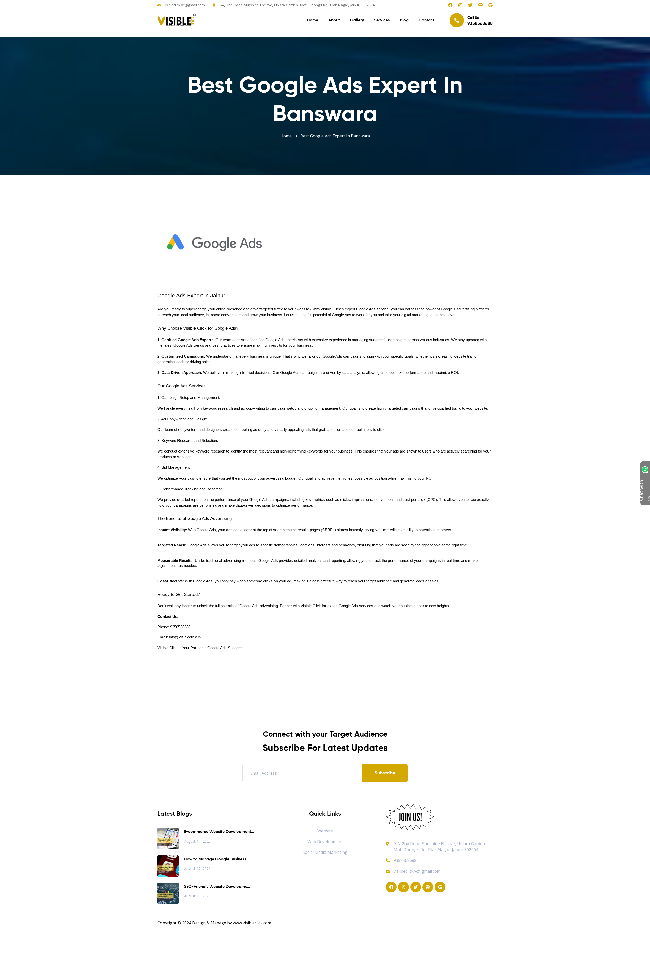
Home (312, 20)
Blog (404, 20)
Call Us (480, 21)
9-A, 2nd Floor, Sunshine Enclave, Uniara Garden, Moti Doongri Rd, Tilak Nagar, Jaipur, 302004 (297, 5)
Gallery (357, 20)
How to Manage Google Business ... (217, 859)
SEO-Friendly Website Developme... (217, 887)
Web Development (325, 841)
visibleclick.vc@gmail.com (184, 5)
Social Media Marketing (325, 852)
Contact (426, 20)
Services (382, 20)
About (334, 20)
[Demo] (410, 816)
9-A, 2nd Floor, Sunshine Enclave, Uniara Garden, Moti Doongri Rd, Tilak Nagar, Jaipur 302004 (440, 847)
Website (325, 831)
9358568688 (405, 860)
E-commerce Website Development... (219, 832)
